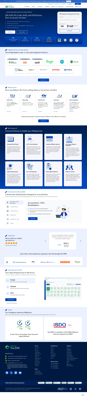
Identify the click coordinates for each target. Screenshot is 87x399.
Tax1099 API (69, 350)
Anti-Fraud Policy (37, 388)
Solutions (40, 6)
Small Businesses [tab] (14, 206)
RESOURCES (60, 6)
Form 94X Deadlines (54, 365)
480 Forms (37, 356)
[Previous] (45, 241)
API (56, 6)
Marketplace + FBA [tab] (14, 219)
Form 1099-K (37, 362)
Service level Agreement (17, 388)
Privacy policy (53, 353)
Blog (67, 362)
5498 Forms (37, 361)
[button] (27, 6)
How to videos (69, 353)
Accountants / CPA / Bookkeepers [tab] (14, 202)
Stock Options (37, 352)
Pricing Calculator (38, 372)
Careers (52, 352)
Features (68, 347)
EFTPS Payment (69, 355)
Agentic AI (77, 6)
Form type (61, 17)
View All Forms (43, 120)
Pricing (52, 349)
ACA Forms (37, 350)
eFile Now (10, 32)
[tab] (20, 280)
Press (52, 358)
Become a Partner (70, 365)
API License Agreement (29, 388)
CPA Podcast (69, 352)
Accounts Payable (70, 6)
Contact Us (53, 356)
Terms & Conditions (8, 388)
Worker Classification (39, 373)
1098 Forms (37, 355)
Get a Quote (63, 3)
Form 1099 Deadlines (55, 363)
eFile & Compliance (70, 356)
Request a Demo (43, 80)
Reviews (52, 350)
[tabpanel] (53, 211)
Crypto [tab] (11, 223)
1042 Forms (37, 359)
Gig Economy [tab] (13, 215)
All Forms (36, 365)
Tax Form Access (51, 3)
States (33, 6)
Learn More (9, 111)
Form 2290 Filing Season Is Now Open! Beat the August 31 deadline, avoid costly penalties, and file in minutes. (43, 1)
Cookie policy (53, 355)
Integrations (69, 349)
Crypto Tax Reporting (70, 359)
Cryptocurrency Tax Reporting (72, 358)
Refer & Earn (69, 364)
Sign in (70, 3)
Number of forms (62, 24)
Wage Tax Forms (38, 353)
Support (68, 361)
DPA (23, 388)
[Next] (80, 241)
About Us (52, 347)
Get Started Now (11, 299)
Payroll (36, 349)
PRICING (52, 6)
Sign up (77, 3)
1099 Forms (37, 347)
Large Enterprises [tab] (14, 210)
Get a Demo (57, 3)
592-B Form (37, 364)
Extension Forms (38, 358)
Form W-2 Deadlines (54, 366)
